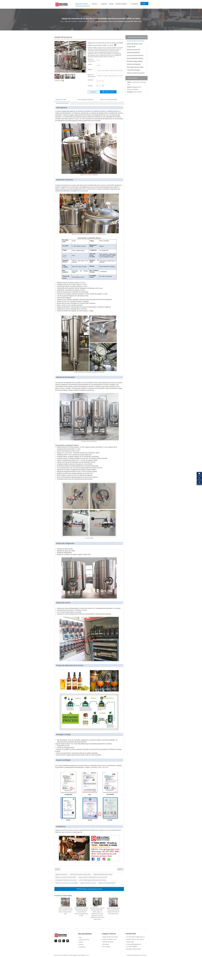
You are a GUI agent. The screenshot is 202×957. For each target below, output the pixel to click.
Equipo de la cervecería (140, 955)
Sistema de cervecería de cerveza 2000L (80, 874)
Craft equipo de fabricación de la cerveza (65, 880)
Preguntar (93, 92)
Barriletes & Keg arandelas (135, 61)
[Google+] (63, 941)
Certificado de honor (84, 939)
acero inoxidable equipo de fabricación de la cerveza (92, 880)
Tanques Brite (131, 47)
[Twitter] (56, 941)
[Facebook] (67, 941)
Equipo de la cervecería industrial (106, 883)
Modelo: (58, 99)
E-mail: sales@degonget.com (133, 944)
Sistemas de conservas (133, 49)
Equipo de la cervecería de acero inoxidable (66, 883)
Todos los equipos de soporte (135, 73)
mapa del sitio (130, 955)
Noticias (81, 942)
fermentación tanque (108, 941)
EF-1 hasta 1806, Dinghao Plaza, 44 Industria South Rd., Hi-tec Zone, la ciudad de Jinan (135, 939)
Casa (80, 937)
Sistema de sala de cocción (134, 44)
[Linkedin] (59, 941)
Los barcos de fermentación (135, 55)
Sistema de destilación (133, 52)
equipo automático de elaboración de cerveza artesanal (93, 877)
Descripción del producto (62, 103)
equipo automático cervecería (88, 883)
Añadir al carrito (109, 92)
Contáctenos (82, 947)
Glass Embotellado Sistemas (135, 58)
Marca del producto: (83, 99)
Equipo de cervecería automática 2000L (65, 877)
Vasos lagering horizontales (135, 67)
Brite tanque (106, 944)
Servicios (81, 944)
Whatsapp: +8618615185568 (133, 949)
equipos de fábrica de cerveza (135, 41)
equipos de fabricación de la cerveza (102, 874)
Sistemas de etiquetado (134, 64)
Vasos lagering (106, 946)
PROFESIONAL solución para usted (89, 889)
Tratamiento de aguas (133, 70)
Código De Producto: (105, 99)
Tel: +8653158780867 (131, 946)
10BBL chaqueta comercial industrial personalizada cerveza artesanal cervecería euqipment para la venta (81, 911)
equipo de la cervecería (61, 874)
